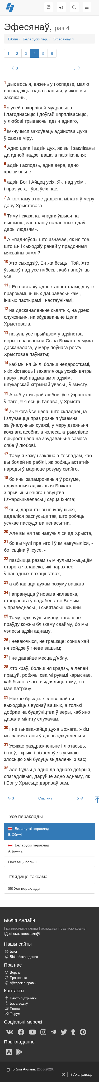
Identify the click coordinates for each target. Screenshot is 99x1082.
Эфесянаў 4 (63, 38)
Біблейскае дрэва (24, 956)
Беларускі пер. (35, 38)
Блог (13, 951)
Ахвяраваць (82, 1074)
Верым (15, 972)
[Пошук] (74, 7)
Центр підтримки (23, 998)
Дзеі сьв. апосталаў (22, 933)
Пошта (15, 1008)
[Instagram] (43, 1031)
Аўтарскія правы (23, 982)
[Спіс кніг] (48, 7)
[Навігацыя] (87, 7)
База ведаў (19, 1003)
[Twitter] (63, 1031)
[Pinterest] (83, 1031)
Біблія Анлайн (23, 1069)
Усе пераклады (26, 888)
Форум (15, 1013)
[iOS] (9, 1051)
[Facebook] (21, 1031)
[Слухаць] (61, 7)
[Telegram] (53, 1031)
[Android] (19, 1051)
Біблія (13, 38)
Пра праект (18, 977)
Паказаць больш (22, 861)
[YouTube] (32, 1031)
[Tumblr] (73, 1031)
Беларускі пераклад (28, 847)
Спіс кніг (45, 798)
